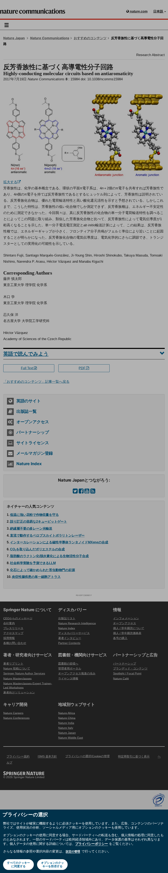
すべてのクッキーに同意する (18, 864)
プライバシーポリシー (91, 844)
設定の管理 (73, 851)
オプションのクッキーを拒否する (52, 864)
